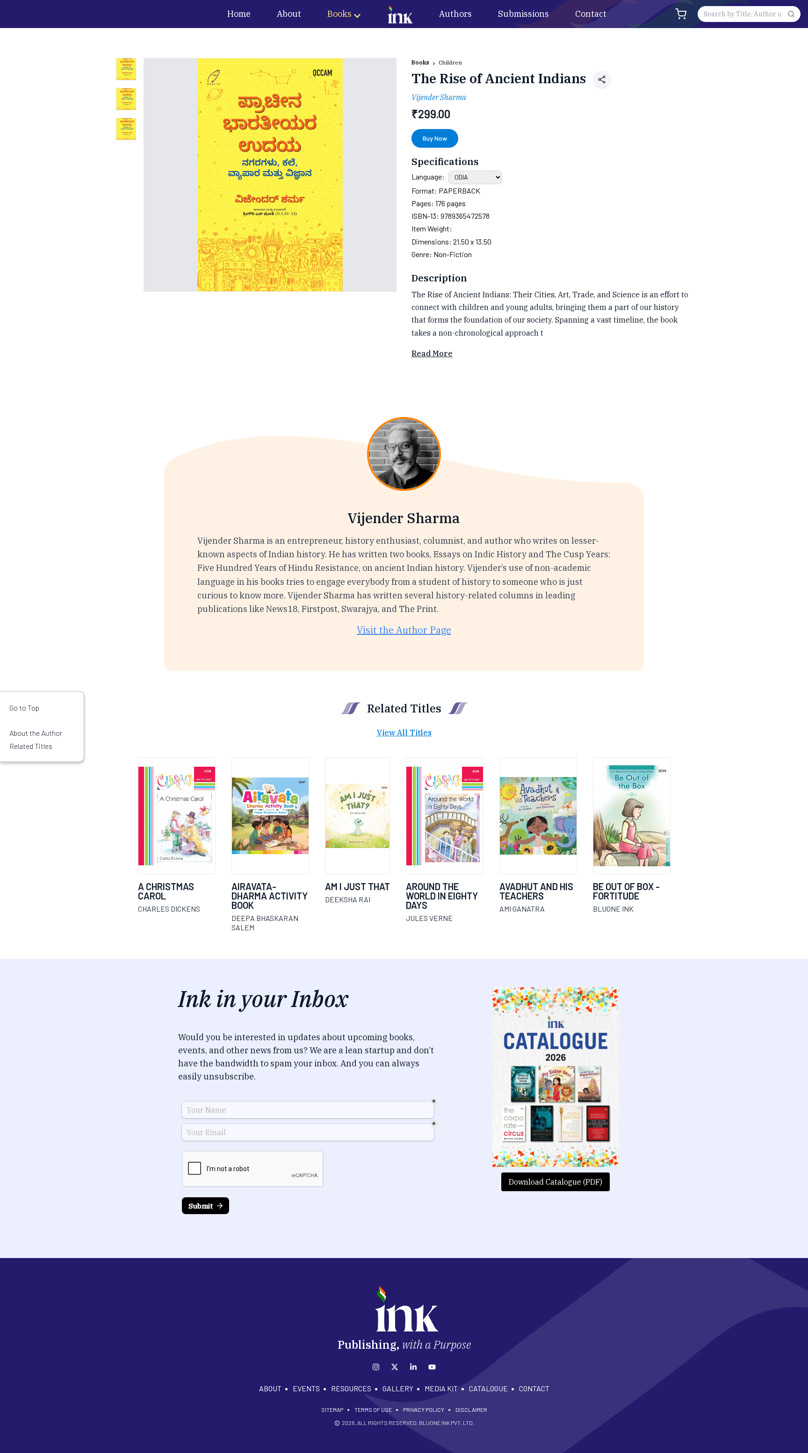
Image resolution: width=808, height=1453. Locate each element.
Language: (428, 176)
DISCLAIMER (471, 1409)
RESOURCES (351, 1388)
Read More (432, 353)
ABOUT (270, 1388)
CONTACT (534, 1388)
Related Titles (30, 745)
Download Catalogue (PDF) (555, 1182)
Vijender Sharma (438, 97)
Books (339, 13)
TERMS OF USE (373, 1409)
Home (239, 13)
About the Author (35, 732)
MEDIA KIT (441, 1388)
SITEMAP (332, 1409)
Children (450, 62)
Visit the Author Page (404, 630)
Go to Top (24, 707)
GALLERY (397, 1388)
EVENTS (306, 1388)
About (289, 13)
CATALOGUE (488, 1388)
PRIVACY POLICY (423, 1409)
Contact (590, 13)
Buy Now (435, 138)
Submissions (523, 13)
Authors (455, 13)
